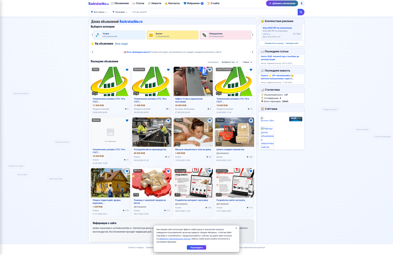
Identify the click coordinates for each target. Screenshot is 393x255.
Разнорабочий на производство (150, 149)
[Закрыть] (236, 228)
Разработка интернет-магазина (191, 200)
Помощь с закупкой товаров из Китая (150, 201)
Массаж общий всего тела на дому (193, 149)
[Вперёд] (252, 35)
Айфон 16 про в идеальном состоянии (189, 100)
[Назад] (92, 35)
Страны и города (136, 247)
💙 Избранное (192, 3)
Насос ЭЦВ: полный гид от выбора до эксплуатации (280, 58)
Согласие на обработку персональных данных (243, 247)
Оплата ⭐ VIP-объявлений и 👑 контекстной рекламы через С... (277, 77)
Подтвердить (196, 247)
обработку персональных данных (175, 239)
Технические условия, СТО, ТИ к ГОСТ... (109, 100)
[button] (99, 12)
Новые (246, 62)
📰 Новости (154, 3)
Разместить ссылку (274, 43)
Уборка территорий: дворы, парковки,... (107, 201)
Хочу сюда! (121, 43)
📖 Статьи (138, 3)
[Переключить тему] (302, 3)
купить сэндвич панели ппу (230, 149)
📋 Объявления (120, 3)
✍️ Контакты (172, 3)
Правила (150, 247)
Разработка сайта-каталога (230, 200)
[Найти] (301, 12)
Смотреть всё (292, 43)
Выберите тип (228, 62)
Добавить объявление (283, 3)
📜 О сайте (213, 3)
